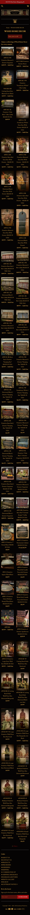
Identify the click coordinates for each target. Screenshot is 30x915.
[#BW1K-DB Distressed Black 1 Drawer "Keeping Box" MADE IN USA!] (7, 443)
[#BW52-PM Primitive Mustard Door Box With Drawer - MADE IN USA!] (22, 144)
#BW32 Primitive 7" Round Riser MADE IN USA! (8, 544)
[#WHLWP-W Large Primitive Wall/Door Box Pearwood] (7, 719)
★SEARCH (4, 882)
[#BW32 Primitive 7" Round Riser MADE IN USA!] (7, 532)
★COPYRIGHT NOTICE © (9, 884)
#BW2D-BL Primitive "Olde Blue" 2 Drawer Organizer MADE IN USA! (22, 456)
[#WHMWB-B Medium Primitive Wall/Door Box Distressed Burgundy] (7, 788)
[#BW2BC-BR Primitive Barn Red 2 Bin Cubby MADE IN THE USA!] (22, 285)
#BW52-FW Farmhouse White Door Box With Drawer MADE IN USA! (22, 125)
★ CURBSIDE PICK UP (8, 872)
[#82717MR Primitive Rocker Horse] (22, 53)
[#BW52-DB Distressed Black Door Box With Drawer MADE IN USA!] (7, 178)
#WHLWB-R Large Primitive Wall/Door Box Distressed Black (7, 765)
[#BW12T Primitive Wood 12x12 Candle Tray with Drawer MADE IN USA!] (22, 587)
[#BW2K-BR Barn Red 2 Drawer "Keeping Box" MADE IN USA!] (7, 346)
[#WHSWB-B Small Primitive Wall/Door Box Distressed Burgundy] (22, 821)
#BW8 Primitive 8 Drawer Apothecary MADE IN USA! (22, 631)
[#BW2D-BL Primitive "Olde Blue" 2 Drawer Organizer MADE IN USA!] (22, 443)
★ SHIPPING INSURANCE (9, 875)
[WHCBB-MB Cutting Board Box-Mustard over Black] (7, 78)
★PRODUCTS (5, 862)
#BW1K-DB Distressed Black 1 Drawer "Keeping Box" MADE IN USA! (7, 456)
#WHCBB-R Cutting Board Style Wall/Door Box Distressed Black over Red (22, 697)
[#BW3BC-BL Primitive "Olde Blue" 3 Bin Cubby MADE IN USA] (7, 104)
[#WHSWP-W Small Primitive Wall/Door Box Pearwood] (7, 820)
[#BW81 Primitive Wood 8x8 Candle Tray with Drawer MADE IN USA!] (22, 559)
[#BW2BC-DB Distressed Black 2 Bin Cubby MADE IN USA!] (22, 316)
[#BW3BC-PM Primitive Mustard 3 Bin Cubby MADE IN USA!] (22, 256)
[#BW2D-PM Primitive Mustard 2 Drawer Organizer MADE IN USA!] (22, 473)
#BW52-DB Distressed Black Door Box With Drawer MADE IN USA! (7, 191)
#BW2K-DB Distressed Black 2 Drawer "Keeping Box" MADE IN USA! (7, 395)
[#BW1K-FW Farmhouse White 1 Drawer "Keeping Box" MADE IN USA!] (22, 379)
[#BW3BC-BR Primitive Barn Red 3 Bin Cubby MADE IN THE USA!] (7, 256)
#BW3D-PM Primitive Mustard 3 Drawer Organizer (7, 60)
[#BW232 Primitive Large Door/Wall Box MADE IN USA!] (7, 648)
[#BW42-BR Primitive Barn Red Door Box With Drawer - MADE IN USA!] (22, 181)
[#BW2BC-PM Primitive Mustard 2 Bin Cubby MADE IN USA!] (7, 315)
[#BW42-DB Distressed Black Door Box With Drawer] (22, 222)
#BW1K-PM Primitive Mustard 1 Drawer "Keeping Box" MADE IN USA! (22, 425)
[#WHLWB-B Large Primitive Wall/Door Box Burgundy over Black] (22, 718)
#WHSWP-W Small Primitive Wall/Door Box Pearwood (7, 833)
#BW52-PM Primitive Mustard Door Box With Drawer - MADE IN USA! (22, 160)
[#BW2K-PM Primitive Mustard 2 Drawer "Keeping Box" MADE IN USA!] (22, 346)
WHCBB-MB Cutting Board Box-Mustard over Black (7, 91)
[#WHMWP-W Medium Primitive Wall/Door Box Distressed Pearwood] (22, 754)
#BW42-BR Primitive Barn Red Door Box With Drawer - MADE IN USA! (22, 198)
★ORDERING (5, 867)
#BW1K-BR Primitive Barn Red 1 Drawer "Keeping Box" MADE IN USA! (7, 426)
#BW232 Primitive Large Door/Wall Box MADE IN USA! (7, 661)
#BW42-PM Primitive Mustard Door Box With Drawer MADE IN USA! (7, 233)
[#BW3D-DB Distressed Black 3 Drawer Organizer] (7, 503)
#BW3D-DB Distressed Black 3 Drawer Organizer (7, 513)
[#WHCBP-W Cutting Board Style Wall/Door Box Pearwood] (22, 648)
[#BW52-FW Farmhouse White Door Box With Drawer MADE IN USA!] (22, 109)
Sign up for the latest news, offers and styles (14, 892)
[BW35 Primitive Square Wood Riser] (7, 561)
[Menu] (15, 22)
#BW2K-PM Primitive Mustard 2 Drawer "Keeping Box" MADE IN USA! (22, 362)
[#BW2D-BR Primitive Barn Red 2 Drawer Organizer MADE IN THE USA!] (7, 473)
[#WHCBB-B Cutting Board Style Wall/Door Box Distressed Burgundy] (7, 680)
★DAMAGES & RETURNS (9, 877)
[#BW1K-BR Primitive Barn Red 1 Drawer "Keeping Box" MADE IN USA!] (7, 412)
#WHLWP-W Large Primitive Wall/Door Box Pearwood (7, 734)
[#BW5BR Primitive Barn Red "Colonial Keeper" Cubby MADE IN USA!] (22, 502)
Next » (16, 846)
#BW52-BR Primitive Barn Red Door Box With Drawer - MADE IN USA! (7, 160)
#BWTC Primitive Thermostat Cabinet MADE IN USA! (22, 542)
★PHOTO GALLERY (7, 879)
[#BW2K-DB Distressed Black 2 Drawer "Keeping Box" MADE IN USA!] (7, 380)
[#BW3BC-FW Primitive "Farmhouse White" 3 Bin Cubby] (22, 74)
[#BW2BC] (7, 617)
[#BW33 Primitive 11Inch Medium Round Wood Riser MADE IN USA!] (7, 588)
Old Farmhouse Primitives (21, 906)
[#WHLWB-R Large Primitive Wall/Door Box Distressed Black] (7, 752)
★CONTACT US (6, 860)
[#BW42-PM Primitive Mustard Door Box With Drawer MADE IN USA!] (7, 217)
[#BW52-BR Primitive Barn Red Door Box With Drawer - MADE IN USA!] (7, 144)
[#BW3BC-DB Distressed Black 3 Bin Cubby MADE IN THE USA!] (7, 284)
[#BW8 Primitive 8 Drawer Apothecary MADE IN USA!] (22, 618)
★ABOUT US (5, 858)
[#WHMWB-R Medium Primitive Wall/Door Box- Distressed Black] (22, 788)
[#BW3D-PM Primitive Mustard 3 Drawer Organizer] (7, 51)
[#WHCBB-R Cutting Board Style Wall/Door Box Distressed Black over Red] (22, 681)
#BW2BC (7, 627)
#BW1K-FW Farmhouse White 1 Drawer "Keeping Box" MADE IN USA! (22, 393)
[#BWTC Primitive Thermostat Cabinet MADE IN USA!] (22, 531)
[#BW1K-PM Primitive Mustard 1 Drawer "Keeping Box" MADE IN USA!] (22, 412)
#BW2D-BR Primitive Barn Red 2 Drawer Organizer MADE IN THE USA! (7, 486)
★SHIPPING (5, 870)
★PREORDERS (6, 865)
